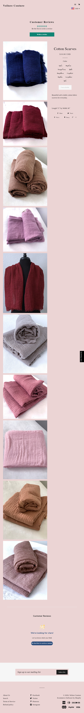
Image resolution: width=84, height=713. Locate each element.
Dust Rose (60, 73)
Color (65, 61)
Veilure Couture (14, 5)
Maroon (68, 66)
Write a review (42, 34)
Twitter (35, 698)
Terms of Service (9, 701)
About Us (6, 695)
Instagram (36, 705)
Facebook (36, 695)
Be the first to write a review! (42, 643)
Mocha (60, 77)
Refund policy (8, 705)
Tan (65, 81)
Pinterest (35, 701)
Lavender (69, 77)
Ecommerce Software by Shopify (69, 698)
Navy (60, 66)
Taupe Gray (62, 69)
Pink (70, 69)
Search (5, 698)
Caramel (70, 73)
